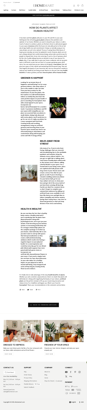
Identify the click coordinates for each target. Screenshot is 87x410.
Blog (46, 375)
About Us (47, 372)
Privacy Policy (28, 378)
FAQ (25, 372)
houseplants (42, 24)
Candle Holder (32, 10)
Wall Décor (22, 10)
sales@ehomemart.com (10, 392)
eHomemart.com (20, 402)
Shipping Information (30, 381)
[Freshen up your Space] (64, 331)
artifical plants (35, 24)
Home (46, 378)
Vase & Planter (55, 10)
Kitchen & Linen (79, 10)
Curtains (13, 10)
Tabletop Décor (67, 10)
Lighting (5, 10)
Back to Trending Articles (45, 305)
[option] (43, 15)
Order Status (28, 375)
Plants (47, 24)
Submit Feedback (29, 387)
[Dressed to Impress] (23, 331)
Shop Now (8, 354)
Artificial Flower (43, 10)
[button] (85, 205)
